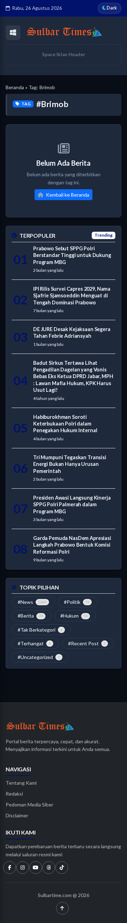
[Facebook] (9, 867)
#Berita (30, 616)
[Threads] (48, 867)
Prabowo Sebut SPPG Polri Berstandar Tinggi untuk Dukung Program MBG (72, 255)
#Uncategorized (39, 657)
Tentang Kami (21, 783)
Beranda (15, 87)
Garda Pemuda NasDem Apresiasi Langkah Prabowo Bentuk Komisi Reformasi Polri (72, 545)
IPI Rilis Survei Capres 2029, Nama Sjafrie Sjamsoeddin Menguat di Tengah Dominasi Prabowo (71, 295)
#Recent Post (87, 643)
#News (32, 602)
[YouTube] (35, 867)
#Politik (77, 602)
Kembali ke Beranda (67, 195)
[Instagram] (22, 867)
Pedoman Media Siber (29, 804)
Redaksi (14, 794)
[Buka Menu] (13, 32)
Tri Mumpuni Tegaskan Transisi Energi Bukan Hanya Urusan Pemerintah (69, 464)
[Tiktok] (61, 867)
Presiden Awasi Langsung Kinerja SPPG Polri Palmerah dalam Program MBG (72, 504)
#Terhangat (34, 643)
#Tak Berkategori (40, 630)
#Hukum (74, 616)
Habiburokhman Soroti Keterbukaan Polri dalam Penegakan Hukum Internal (65, 424)
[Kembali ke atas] (62, 908)
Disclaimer (17, 815)
